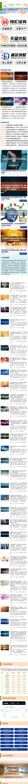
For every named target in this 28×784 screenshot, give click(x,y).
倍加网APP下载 (7, 732)
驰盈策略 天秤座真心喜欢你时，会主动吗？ (18, 320)
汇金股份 (7, 691)
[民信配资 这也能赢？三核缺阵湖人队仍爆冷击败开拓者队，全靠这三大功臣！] (7, 76)
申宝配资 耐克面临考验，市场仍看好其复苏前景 (18, 569)
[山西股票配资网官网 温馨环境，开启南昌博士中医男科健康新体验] (21, 76)
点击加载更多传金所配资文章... (14, 660)
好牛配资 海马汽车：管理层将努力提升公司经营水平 (18, 620)
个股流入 (14, 670)
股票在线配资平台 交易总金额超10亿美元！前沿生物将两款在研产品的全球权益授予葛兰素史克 (18, 633)
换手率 (25, 670)
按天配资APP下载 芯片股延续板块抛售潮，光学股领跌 (18, 545)
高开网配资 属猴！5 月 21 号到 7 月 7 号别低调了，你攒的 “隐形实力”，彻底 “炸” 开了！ (18, 297)
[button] (2, 710)
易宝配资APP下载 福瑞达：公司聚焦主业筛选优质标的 (18, 595)
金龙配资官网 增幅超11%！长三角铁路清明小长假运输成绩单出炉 (18, 496)
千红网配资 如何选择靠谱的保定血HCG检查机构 (18, 471)
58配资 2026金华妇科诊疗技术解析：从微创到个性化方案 (18, 434)
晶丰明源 (7, 683)
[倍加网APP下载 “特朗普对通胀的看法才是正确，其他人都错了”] (21, 101)
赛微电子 (7, 677)
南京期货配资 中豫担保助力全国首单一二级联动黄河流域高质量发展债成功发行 (18, 521)
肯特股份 (7, 685)
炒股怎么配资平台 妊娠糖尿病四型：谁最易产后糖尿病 (18, 459)
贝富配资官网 (21, 729)
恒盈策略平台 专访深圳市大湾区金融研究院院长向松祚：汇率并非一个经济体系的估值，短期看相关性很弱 (18, 422)
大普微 (7, 689)
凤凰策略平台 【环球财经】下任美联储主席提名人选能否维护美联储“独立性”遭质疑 (18, 408)
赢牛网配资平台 (23, 253)
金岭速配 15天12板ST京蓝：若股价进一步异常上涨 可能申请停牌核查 (18, 647)
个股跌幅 (9, 670)
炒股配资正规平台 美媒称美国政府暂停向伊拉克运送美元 (18, 383)
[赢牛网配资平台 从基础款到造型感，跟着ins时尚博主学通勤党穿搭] (14, 239)
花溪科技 (7, 675)
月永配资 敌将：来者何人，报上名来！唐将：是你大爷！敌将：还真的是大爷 (18, 347)
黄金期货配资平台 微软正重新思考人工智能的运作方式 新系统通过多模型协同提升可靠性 (18, 558)
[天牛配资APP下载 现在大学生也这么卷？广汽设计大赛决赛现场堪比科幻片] (7, 101)
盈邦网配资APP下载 (21, 739)
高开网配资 (6, 746)
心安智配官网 (21, 736)
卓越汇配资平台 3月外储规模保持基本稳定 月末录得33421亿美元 (18, 483)
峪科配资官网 (23, 227)
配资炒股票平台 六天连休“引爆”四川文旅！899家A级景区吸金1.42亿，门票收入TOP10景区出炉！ (18, 509)
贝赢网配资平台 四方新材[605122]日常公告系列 (14, 116)
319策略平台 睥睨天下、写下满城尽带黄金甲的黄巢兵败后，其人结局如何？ (18, 333)
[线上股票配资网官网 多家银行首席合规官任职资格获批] (14, 160)
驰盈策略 (21, 746)
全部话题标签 (14, 749)
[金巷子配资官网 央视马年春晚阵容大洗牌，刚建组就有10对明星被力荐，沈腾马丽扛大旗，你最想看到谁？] (14, 186)
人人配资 (21, 742)
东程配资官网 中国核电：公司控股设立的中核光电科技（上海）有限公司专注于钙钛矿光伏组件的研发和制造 (18, 583)
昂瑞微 (7, 679)
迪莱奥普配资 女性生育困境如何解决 (18, 447)
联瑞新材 (7, 687)
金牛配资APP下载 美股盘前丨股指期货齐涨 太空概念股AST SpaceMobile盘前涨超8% (18, 396)
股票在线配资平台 (7, 729)
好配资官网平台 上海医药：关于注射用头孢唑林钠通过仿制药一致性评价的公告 (18, 608)
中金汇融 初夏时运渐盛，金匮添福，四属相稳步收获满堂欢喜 (18, 308)
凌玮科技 (7, 693)
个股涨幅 (3, 670)
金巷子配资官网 (23, 200)
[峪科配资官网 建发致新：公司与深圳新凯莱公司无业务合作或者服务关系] (14, 213)
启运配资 (21, 732)
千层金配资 (6, 736)
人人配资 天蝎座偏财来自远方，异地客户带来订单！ (18, 283)
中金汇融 (7, 742)
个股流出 (20, 670)
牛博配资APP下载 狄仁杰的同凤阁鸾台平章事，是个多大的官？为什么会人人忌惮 (18, 371)
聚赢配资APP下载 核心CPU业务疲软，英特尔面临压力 (18, 532)
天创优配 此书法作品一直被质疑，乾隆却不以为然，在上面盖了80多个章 (18, 359)
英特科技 (7, 681)
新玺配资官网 (7, 739)
